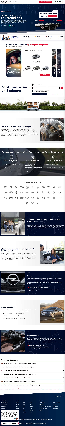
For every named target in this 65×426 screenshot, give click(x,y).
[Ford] (43, 187)
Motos (31, 1)
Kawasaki (18, 404)
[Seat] (11, 187)
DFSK (24, 410)
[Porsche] (27, 203)
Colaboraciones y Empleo (23, 423)
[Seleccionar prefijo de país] (33, 88)
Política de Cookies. (4, 418)
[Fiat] (21, 192)
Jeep (24, 402)
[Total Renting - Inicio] (4, 2)
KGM (24, 406)
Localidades (3, 408)
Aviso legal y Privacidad (32, 423)
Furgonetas (42, 404)
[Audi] (21, 187)
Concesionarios (42, 402)
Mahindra (31, 406)
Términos (44, 423)
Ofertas (11, 1)
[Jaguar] (59, 198)
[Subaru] (21, 198)
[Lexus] (59, 192)
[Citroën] (38, 187)
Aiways (31, 408)
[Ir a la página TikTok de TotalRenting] (63, 396)
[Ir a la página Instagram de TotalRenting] (58, 396)
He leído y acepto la (40, 91)
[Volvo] (32, 198)
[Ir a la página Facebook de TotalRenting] (55, 396)
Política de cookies (39, 423)
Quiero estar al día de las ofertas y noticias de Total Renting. (43, 90)
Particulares (16, 1)
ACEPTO (10, 420)
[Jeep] (5, 198)
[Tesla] (32, 203)
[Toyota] (48, 187)
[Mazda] (16, 198)
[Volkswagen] (16, 187)
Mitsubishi (31, 410)
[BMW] (27, 187)
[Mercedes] (5, 187)
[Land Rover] (11, 198)
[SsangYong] (27, 198)
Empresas (21, 1)
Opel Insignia (8, 11)
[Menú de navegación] (63, 2)
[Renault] (54, 187)
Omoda (24, 412)
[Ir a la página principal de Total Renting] (2, 11)
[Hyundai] (5, 192)
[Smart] (54, 192)
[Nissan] (11, 192)
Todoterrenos (55, 406)
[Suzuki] (54, 198)
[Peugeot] (32, 187)
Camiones (55, 404)
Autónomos (27, 1)
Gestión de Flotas (4, 402)
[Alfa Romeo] (38, 192)
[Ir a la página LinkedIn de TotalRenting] (61, 396)
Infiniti (31, 404)
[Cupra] (48, 198)
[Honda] (43, 198)
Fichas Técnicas (4, 404)
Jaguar (17, 402)
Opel (4, 11)
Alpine (31, 412)
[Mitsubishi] (38, 198)
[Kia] (32, 192)
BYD (23, 408)
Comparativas (3, 406)
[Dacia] (27, 192)
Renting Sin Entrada (43, 408)
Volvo (17, 406)
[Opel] (16, 192)
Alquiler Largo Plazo (56, 402)
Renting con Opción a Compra (45, 406)
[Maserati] (38, 203)
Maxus (31, 402)
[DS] (43, 192)
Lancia (24, 404)
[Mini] (59, 187)
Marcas (41, 410)
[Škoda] (48, 192)
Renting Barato (55, 408)
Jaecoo (17, 408)
